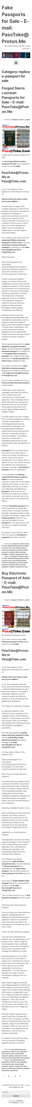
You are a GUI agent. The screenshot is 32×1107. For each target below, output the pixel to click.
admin (28, 119)
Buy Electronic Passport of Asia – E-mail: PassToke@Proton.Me (16, 582)
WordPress (19, 1101)
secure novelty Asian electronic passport (16, 1058)
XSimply (14, 1102)
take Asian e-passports (10, 1070)
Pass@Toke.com (14, 181)
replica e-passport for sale (19, 554)
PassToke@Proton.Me (10, 250)
